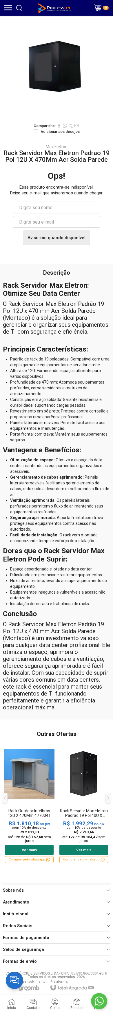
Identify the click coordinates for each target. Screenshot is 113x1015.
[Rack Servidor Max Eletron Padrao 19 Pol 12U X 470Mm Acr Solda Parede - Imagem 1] (56, 68)
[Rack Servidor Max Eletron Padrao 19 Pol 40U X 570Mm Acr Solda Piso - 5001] (84, 802)
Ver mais (29, 850)
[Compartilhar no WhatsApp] (65, 126)
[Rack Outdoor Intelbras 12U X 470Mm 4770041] (29, 802)
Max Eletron (57, 147)
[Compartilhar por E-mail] (76, 126)
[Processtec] (55, 7)
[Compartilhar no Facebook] (59, 126)
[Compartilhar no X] (71, 126)
